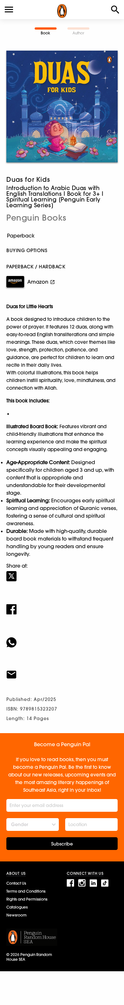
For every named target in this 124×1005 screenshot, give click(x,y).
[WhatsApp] (62, 638)
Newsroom (16, 915)
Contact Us (16, 883)
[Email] (62, 670)
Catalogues (17, 907)
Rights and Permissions (26, 899)
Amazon (37, 282)
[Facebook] (62, 605)
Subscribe (62, 844)
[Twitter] (62, 572)
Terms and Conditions (25, 891)
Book (45, 33)
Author (78, 33)
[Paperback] (62, 236)
